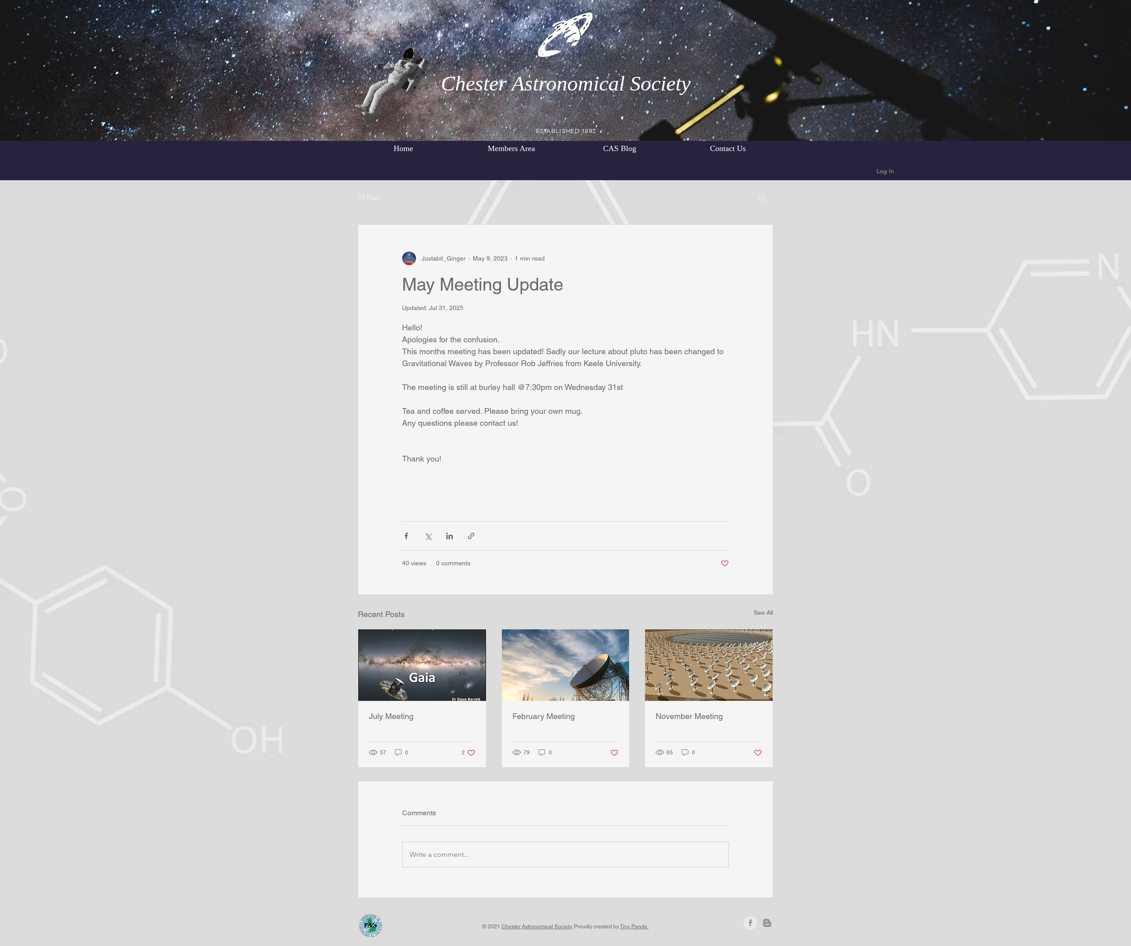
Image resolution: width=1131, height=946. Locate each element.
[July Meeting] (422, 665)
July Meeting (391, 716)
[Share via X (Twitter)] (428, 536)
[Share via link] (471, 536)
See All (763, 612)
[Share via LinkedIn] (449, 536)
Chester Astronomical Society (566, 83)
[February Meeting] (566, 665)
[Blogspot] (767, 923)
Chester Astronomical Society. (537, 926)
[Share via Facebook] (406, 536)
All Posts (369, 197)
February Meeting (543, 716)
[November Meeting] (709, 665)
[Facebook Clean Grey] (750, 923)
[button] (762, 197)
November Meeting (689, 716)
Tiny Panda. (634, 926)
